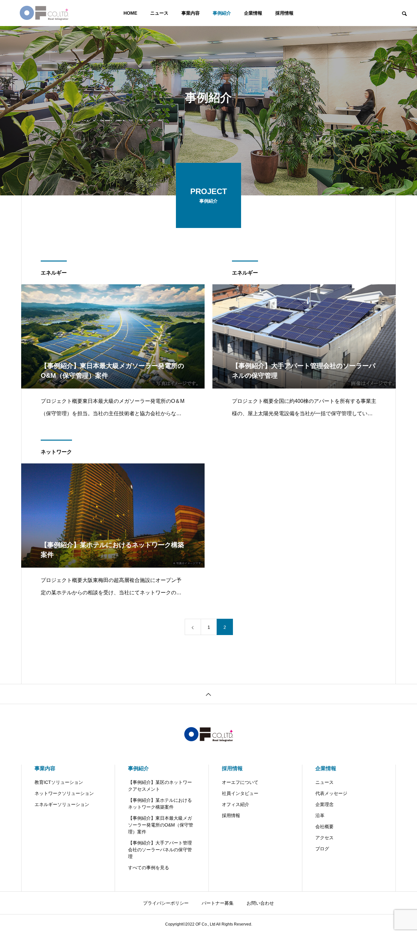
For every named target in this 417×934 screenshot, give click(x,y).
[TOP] (208, 694)
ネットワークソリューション (64, 793)
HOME (130, 13)
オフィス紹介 (235, 804)
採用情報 (284, 13)
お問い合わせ (260, 903)
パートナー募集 (218, 903)
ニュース (159, 13)
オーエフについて (240, 782)
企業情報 (253, 13)
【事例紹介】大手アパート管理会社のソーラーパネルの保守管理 (160, 849)
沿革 (319, 815)
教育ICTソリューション (59, 782)
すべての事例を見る (148, 867)
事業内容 (190, 13)
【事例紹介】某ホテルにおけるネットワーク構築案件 (160, 804)
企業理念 (324, 804)
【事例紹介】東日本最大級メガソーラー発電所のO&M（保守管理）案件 (160, 824)
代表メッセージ (331, 793)
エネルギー (54, 273)
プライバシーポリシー (166, 903)
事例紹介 (222, 13)
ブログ (322, 848)
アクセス (324, 837)
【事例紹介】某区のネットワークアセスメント (160, 786)
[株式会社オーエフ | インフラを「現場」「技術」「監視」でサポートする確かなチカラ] (44, 13)
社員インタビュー (240, 793)
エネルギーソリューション (62, 804)
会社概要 (324, 826)
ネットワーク (56, 452)
